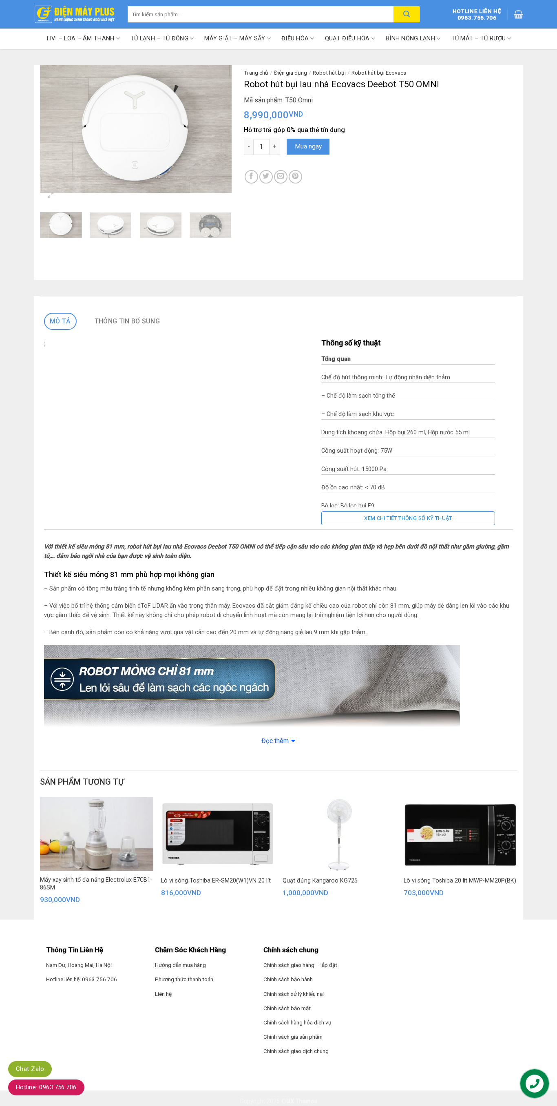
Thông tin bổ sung (127, 321)
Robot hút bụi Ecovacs (378, 72)
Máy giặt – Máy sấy (234, 38)
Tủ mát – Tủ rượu (478, 38)
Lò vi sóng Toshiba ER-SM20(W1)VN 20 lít (216, 880)
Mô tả (60, 321)
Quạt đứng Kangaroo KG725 (320, 880)
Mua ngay (308, 146)
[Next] (217, 129)
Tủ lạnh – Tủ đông (159, 38)
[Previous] (54, 129)
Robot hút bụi (329, 72)
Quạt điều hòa (347, 38)
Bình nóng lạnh (410, 38)
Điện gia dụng (290, 72)
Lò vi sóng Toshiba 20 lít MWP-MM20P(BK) (460, 880)
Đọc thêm (275, 741)
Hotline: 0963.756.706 (46, 1087)
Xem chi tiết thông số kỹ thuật (408, 518)
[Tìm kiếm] (406, 14)
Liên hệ (163, 994)
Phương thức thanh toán (184, 979)
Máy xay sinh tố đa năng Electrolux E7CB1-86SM (96, 883)
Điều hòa (295, 38)
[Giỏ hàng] (518, 14)
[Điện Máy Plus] (74, 14)
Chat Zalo (30, 1069)
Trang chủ (256, 72)
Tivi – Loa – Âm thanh (80, 38)
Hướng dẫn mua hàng (180, 965)
